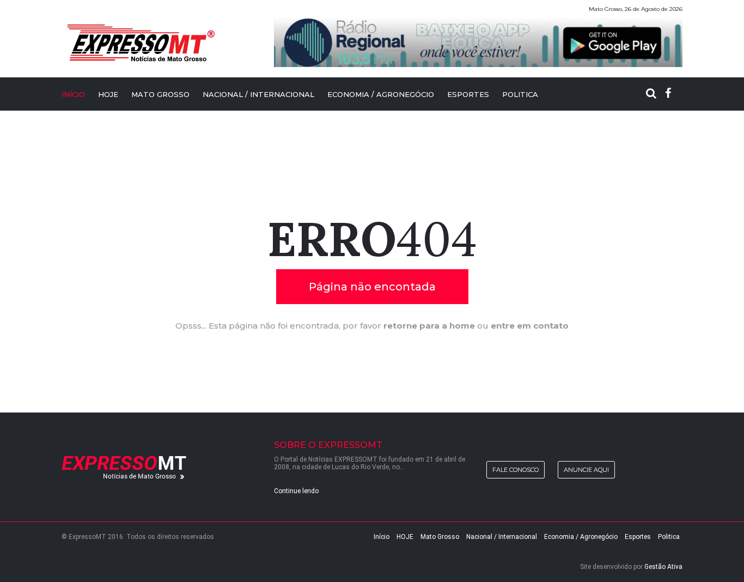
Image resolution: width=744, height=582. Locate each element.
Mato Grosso (160, 94)
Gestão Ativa (663, 567)
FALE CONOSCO (515, 470)
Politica (520, 94)
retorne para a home (429, 325)
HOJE (108, 94)
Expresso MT (140, 42)
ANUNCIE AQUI (586, 470)
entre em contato (530, 325)
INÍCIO (73, 94)
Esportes (468, 94)
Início (381, 537)
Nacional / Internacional (258, 94)
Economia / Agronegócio (380, 94)
